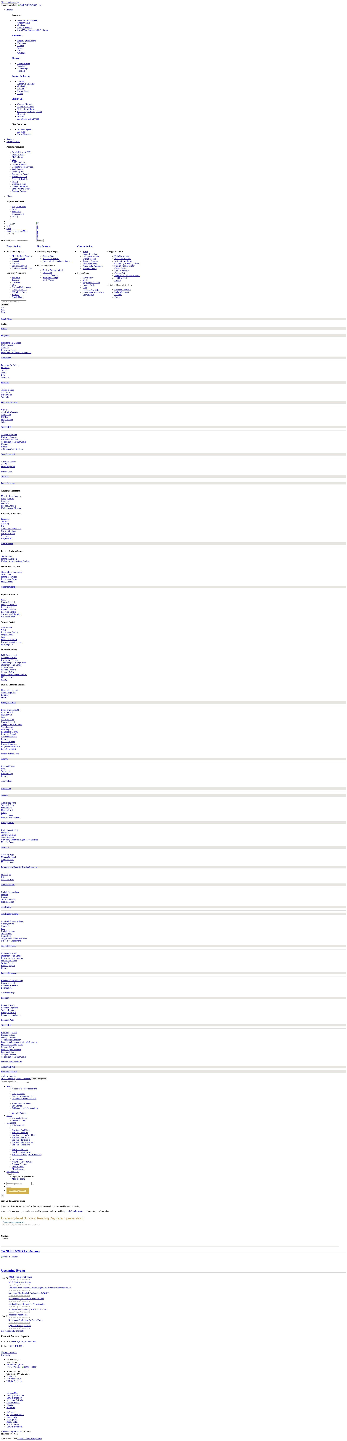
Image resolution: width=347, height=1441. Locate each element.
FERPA (20, 89)
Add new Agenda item (17, 1191)
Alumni (10, 196)
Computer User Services (22, 167)
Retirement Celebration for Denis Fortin (26, 1320)
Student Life (17, 99)
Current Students (85, 246)
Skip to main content (10, 2)
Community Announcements (24, 1098)
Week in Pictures (19, 1113)
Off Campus (6, 933)
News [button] (9, 1086)
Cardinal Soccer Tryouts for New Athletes (26, 1304)
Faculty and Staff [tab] (8, 702)
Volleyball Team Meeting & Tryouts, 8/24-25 (28, 1309)
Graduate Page (7, 855)
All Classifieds (18, 1125)
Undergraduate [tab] (7, 822)
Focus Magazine (24, 134)
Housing (21, 114)
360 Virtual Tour (19, 292)
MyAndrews (17, 157)
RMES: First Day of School (20, 1277)
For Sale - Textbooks (21, 1140)
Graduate (21, 25)
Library (15, 181)
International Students (10, 817)
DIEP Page (6, 874)
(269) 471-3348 (16, 1346)
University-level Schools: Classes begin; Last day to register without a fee (40, 1288)
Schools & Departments (11, 941)
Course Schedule (19, 164)
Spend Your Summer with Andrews (32, 30)
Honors (20, 116)
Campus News (18, 1093)
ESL (19, 50)
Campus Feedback (14, 1427)
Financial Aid (7, 810)
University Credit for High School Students (19, 840)
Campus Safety (120, 273)
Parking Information (15, 1395)
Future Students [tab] (8, 483)
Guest (19, 48)
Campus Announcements (22, 1096)
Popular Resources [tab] (9, 973)
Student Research (8, 1010)
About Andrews (8, 1067)
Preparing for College (26, 40)
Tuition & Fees (23, 63)
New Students (43, 246)
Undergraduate (23, 23)
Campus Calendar (8, 1054)
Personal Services (19, 1164)
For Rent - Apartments (21, 1152)
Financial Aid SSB (91, 290)
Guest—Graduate (19, 289)
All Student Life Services (28, 119)
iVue (14, 159)
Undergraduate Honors (22, 268)
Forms (117, 297)
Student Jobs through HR (12, 1044)
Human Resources (20, 186)
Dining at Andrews (25, 106)
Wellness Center (19, 184)
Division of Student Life (11, 1062)
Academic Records (122, 258)
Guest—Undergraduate (22, 287)
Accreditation (23, 1438)
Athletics (10, 1405)
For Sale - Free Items (21, 1145)
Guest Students (7, 837)
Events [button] (9, 1115)
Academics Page (8, 993)
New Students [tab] (7, 543)
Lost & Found (18, 1166)
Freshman (21, 43)
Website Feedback (14, 1381)
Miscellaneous (18, 1169)
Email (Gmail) (18, 155)
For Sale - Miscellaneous (22, 1142)
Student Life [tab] (6, 427)
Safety (20, 93)
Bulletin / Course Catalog (12, 980)
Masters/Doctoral (8, 857)
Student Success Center (124, 266)
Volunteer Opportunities (22, 1162)
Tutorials (21, 71)
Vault (85, 280)
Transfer (20, 45)
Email (14, 209)
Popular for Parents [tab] (9, 402)
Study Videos (48, 280)
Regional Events (19, 206)
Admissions (17, 35)
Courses (4, 897)
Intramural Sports (8, 1052)
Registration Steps (50, 277)
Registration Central (20, 174)
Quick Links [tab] (6, 319)
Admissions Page (8, 803)
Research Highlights (9, 1008)
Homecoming (18, 214)
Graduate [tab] (5, 847)
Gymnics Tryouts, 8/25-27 (20, 1325)
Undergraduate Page (10, 830)
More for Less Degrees (27, 20)
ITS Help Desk (120, 278)
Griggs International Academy (14, 938)
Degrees (4, 894)
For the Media (13, 1171)
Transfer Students (8, 835)
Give (9, 228)
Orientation (47, 272)
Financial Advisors (51, 258)
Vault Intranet (17, 169)
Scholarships (22, 68)
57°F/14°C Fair (14, 1367)
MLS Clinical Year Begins (20, 1282)
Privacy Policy (35, 1438)
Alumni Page (17, 219)
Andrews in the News (21, 1103)
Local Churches (18, 1120)
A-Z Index (11, 1412)
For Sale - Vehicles (20, 1132)
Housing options (8, 1035)
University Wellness (25, 109)
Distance (15, 263)
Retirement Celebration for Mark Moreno (26, 1298)
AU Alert (21, 132)
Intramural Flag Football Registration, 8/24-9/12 (29, 1293)
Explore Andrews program (12, 958)
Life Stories (17, 1106)
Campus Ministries (25, 104)
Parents (10, 10)
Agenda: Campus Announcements (19, 1279)
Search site (5, 240)
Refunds (118, 294)
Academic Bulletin (20, 179)
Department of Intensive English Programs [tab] (19, 867)
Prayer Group (23, 91)
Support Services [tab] (8, 946)
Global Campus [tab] (8, 884)
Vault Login (12, 1417)
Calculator (21, 66)
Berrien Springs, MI (15, 1364)
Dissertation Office (9, 960)
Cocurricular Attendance (93, 292)
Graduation (22, 86)
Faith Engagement (122, 256)
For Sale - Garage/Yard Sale (24, 1135)
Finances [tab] (5, 382)
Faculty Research (8, 1012)
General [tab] (4, 795)
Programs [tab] (5, 335)
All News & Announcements (24, 1089)
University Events (19, 1118)
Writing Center (7, 963)
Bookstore (11, 1407)
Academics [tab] (6, 907)
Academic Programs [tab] (9, 914)
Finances (16, 58)
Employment (17, 1159)
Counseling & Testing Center (29, 111)
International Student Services (127, 275)
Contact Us (11, 1376)
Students (10, 139)
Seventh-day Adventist (12, 1431)
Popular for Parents (21, 76)
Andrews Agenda (24, 129)
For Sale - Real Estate (21, 1130)
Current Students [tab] (8, 587)
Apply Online (12, 1422)
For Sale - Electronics (21, 1137)
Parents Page (17, 137)
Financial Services (50, 275)
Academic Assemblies (18, 1315)
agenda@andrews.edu (74, 1211)
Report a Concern (19, 191)
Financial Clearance (122, 289)
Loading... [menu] (11, 233)
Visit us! (20, 81)
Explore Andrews (24, 28)
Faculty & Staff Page (21, 193)
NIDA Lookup (18, 162)
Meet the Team (7, 842)
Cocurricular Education (93, 266)
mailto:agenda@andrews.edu (23, 1341)
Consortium (6, 936)
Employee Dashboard (21, 189)
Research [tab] (5, 998)
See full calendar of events (12, 1331)
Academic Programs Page (12, 921)
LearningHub (17, 172)
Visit (8, 226)
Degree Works (89, 285)
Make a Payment (121, 292)
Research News (8, 1005)
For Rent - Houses (20, 1149)
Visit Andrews (13, 1424)
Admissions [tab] (6, 358)
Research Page (7, 1020)
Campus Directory (14, 1398)
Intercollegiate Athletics (11, 1049)
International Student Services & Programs (19, 1042)
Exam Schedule (89, 259)
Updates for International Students (57, 261)
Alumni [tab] (4, 759)
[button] (26, 231)
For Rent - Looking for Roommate (26, 1154)
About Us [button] (11, 1174)
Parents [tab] (4, 328)
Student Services (8, 899)
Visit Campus (7, 815)
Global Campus (8, 931)
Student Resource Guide (53, 270)
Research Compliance (10, 1015)
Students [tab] (4, 476)
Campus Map (12, 1393)
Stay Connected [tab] (8, 454)
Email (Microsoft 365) (21, 152)
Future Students (14, 246)
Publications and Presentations (25, 1108)
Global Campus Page (10, 892)
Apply (12, 223)
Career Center (120, 268)
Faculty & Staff (13, 141)
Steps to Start (48, 256)
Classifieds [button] (11, 1123)
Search (5, 305)
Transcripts (16, 211)
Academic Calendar (25, 84)
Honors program (8, 965)
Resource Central (19, 176)
